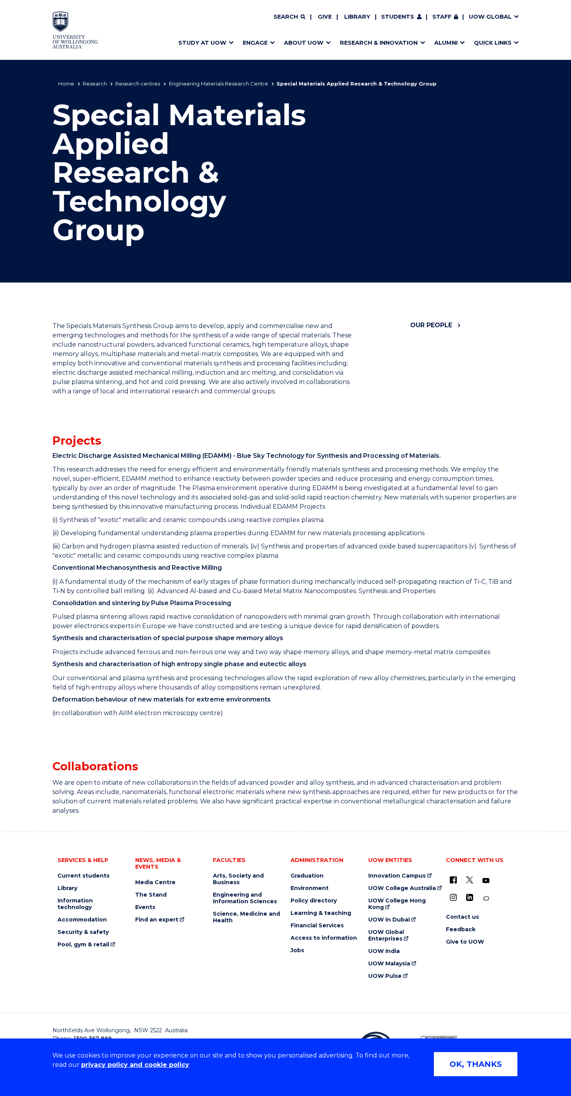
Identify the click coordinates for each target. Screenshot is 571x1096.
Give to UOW (465, 942)
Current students (83, 876)
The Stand (151, 895)
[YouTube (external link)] (486, 880)
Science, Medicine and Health (246, 917)
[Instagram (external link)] (453, 897)
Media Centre (155, 882)
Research (95, 83)
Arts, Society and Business (238, 879)
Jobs (297, 950)
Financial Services (317, 925)
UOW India (384, 951)
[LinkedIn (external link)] (469, 897)
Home (66, 83)
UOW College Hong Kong (397, 904)
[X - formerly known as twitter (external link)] (469, 880)
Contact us (462, 917)
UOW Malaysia (389, 963)
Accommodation (82, 919)
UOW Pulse (385, 976)
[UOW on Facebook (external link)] (453, 880)
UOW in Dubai (389, 919)
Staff (441, 16)
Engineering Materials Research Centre (218, 83)
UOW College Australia (402, 888)
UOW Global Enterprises (386, 935)
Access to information (324, 938)
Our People (431, 325)
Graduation (307, 876)
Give (325, 16)
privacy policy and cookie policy (135, 1064)
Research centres (137, 83)
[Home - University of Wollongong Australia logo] (75, 30)
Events (145, 907)
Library (357, 16)
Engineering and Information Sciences (245, 898)
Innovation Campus (397, 876)
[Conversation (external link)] (486, 898)
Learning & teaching (321, 913)
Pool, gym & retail (83, 944)
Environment (310, 888)
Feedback (460, 929)
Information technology (75, 904)
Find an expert (156, 919)
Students (397, 16)
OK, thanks (475, 1064)
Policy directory (314, 900)
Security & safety (83, 932)
